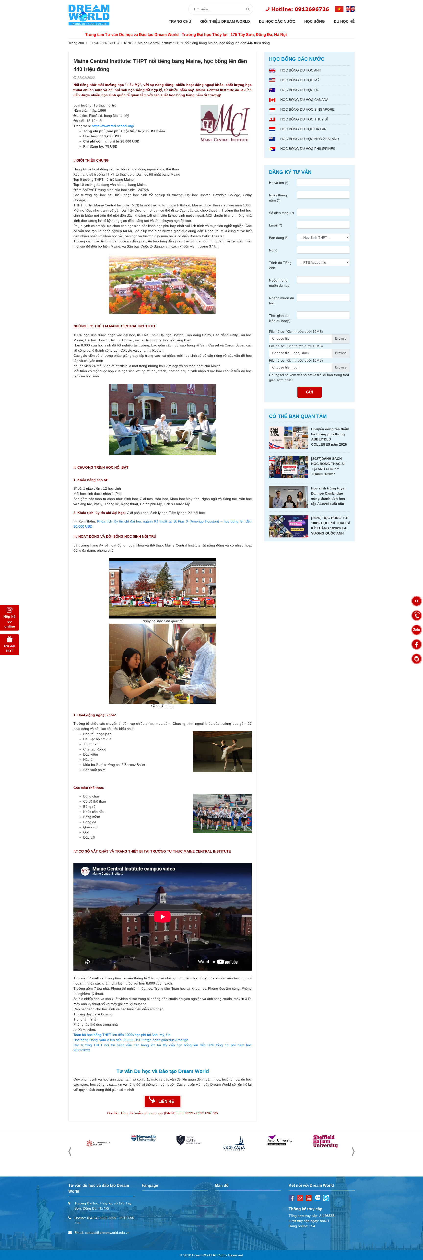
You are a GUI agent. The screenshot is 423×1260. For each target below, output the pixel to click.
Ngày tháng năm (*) (278, 197)
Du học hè (344, 22)
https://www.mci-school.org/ (113, 126)
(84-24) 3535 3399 (101, 1218)
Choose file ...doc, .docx (290, 353)
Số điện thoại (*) (281, 213)
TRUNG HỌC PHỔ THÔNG (111, 43)
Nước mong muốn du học (279, 282)
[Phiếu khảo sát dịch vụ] (416, 659)
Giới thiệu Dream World (225, 22)
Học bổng (314, 22)
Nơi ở (273, 250)
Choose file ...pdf (285, 367)
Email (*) (275, 225)
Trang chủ (180, 22)
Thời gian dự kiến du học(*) (280, 318)
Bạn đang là (278, 238)
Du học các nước (277, 22)
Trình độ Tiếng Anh (280, 265)
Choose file (281, 338)
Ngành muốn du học (281, 300)
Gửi (309, 392)
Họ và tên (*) (279, 183)
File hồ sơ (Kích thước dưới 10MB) (296, 331)
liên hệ (166, 1101)
